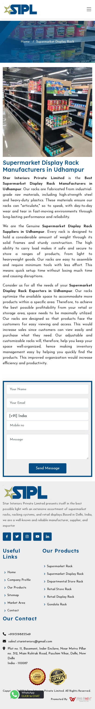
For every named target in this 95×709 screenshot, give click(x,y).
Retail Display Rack (60, 596)
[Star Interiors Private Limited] (21, 9)
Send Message (47, 468)
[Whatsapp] (26, 694)
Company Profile (19, 580)
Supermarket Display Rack (65, 573)
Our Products (16, 587)
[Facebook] (7, 536)
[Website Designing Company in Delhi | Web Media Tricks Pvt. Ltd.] (80, 699)
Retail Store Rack (59, 589)
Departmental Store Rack (65, 581)
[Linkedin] (47, 536)
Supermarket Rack (59, 566)
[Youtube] (37, 536)
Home (25, 42)
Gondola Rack (57, 604)
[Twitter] (17, 536)
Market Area (16, 602)
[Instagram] (27, 536)
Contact (13, 610)
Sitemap (13, 595)
